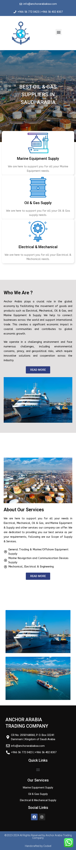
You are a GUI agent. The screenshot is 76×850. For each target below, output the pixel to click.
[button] (59, 32)
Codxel (47, 845)
